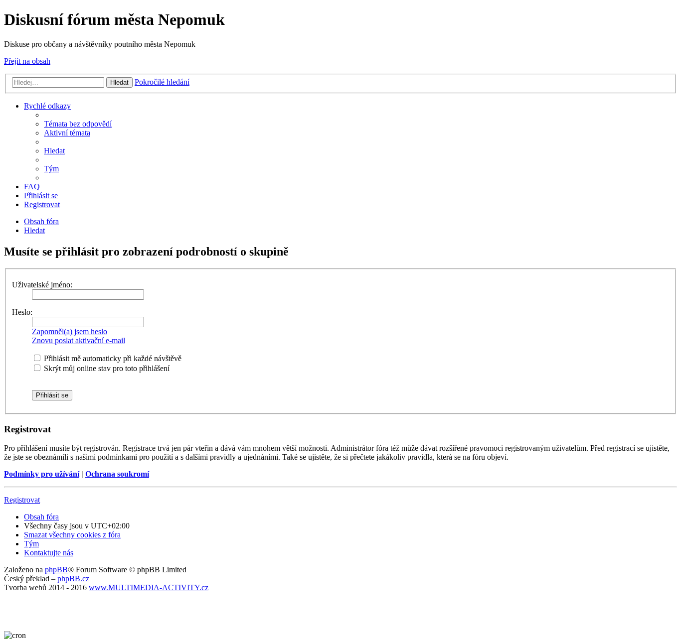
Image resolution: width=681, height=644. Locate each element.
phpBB (56, 569)
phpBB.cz (73, 578)
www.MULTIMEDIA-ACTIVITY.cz (148, 587)
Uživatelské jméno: (42, 284)
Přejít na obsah (27, 61)
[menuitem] (78, 124)
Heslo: (22, 312)
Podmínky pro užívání (41, 474)
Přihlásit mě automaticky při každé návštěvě (111, 358)
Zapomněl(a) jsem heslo (69, 331)
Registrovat (22, 500)
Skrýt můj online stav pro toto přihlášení (106, 368)
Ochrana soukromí (117, 474)
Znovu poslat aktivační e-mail (78, 340)
